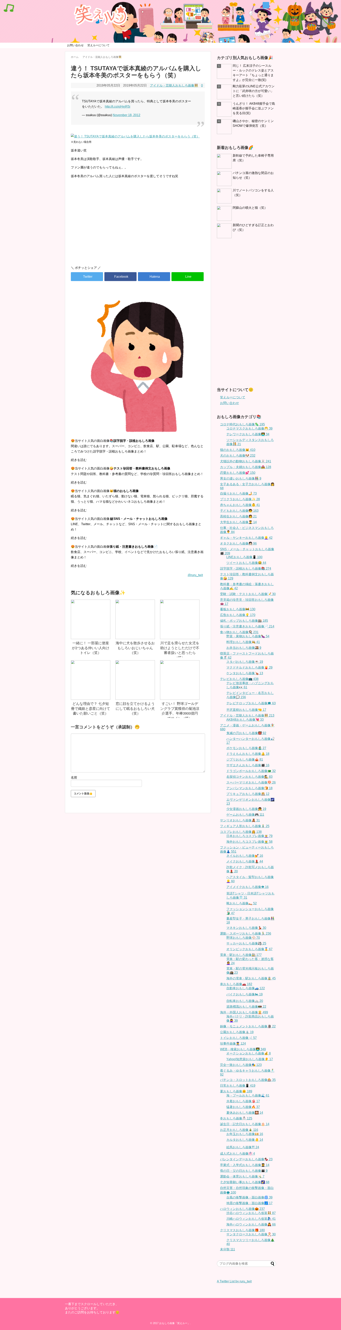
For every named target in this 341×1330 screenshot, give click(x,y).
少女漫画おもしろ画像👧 (246, 809)
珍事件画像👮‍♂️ (233, 1043)
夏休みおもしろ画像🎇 (244, 1112)
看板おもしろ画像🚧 (237, 609)
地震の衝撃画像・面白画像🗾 (249, 1203)
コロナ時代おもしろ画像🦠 (242, 424)
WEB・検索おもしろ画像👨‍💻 (243, 1049)
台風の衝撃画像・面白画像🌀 (249, 1197)
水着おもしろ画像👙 (243, 1101)
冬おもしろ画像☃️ (236, 1118)
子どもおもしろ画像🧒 (239, 510)
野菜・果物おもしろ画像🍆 (247, 636)
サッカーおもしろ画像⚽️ (246, 943)
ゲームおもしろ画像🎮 (245, 814)
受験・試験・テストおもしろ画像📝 (248, 594)
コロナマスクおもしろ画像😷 (249, 428)
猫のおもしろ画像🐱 (237, 449)
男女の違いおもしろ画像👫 (240, 478)
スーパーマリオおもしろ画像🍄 (251, 782)
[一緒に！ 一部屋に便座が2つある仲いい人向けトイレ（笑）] (90, 619)
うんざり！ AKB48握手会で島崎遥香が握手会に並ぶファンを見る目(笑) (254, 108)
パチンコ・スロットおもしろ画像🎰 (248, 1080)
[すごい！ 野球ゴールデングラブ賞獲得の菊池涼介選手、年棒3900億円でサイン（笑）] (180, 680)
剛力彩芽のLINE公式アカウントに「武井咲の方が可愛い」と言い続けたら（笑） (253, 91)
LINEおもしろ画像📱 (244, 557)
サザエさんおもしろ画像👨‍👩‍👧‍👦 (247, 765)
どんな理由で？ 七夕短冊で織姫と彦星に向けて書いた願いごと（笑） (90, 708)
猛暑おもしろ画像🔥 (243, 1107)
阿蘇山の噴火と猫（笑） (250, 207)
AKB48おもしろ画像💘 (245, 719)
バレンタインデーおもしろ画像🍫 (246, 1159)
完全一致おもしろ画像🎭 (241, 1065)
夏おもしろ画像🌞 (236, 1091)
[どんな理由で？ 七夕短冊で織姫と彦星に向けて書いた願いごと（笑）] (90, 680)
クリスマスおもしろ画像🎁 (242, 1230)
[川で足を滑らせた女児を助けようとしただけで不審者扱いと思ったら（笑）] (180, 619)
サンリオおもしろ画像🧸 (240, 820)
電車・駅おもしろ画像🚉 (241, 955)
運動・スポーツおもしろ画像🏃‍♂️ (245, 933)
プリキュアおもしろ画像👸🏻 (247, 794)
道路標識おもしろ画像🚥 (246, 1006)
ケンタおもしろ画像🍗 (244, 673)
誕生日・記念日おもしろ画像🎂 (244, 1124)
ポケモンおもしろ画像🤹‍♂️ (246, 748)
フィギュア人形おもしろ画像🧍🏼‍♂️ (244, 826)
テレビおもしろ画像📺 (239, 679)
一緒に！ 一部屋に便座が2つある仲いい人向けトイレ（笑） (90, 648)
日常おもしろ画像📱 (237, 1085)
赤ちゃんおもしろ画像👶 (240, 505)
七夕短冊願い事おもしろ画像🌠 (244, 1182)
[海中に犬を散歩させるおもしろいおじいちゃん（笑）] (135, 619)
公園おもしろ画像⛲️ (237, 1032)
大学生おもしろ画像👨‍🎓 (238, 522)
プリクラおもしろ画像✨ (240, 499)
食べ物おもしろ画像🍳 (239, 632)
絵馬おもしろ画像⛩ (242, 1147)
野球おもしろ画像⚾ (243, 937)
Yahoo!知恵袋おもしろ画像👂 (249, 1059)
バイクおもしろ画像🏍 (244, 994)
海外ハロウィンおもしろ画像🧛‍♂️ (251, 1224)
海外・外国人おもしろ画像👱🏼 (244, 1012)
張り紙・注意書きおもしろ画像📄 (247, 626)
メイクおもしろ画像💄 (244, 861)
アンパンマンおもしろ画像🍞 (249, 788)
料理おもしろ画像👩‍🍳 (243, 642)
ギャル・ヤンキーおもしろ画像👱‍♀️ (246, 537)
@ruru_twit (195, 575)
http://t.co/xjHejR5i (117, 106)
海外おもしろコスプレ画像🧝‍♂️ (249, 841)
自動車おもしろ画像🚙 (245, 988)
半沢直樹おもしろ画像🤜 (246, 709)
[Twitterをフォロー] (266, 5)
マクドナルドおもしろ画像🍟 (249, 667)
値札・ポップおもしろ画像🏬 (244, 620)
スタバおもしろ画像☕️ (244, 661)
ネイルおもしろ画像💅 (244, 855)
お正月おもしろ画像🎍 (239, 1130)
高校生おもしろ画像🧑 (238, 516)
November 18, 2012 (126, 115)
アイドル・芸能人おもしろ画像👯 (174, 85)
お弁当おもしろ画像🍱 (243, 647)
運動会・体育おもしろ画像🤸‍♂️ (242, 1176)
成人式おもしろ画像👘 (237, 1153)
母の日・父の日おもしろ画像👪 (244, 1170)
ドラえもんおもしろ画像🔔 (247, 753)
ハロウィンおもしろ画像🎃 (242, 1209)
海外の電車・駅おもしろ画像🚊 (251, 978)
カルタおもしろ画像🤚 (244, 1139)
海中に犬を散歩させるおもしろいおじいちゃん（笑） (135, 648)
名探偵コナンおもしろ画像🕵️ (249, 776)
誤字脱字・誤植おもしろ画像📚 (245, 568)
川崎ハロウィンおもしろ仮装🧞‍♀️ (251, 1218)
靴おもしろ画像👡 (241, 903)
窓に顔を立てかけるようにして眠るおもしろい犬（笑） (135, 708)
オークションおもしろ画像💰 (248, 1053)
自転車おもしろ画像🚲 (244, 1001)
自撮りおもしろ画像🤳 (238, 493)
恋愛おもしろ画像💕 (237, 472)
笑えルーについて (98, 45)
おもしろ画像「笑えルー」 (174, 1323)
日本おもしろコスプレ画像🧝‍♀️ (249, 836)
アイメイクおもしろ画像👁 (247, 887)
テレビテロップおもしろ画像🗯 (251, 703)
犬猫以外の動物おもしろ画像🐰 (245, 461)
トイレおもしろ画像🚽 (238, 1037)
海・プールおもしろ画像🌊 (247, 1095)
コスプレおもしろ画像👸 (241, 831)
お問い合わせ (75, 45)
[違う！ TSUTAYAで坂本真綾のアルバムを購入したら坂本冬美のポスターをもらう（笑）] (154, 276)
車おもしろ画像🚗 (236, 984)
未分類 (227, 1249)
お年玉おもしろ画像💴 (244, 1134)
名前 (74, 777)
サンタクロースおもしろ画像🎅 (251, 1234)
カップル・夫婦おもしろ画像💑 (245, 467)
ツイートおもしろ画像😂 (246, 562)
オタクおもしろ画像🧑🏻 (238, 543)
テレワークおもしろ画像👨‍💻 (247, 434)
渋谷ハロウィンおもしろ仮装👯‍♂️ (251, 1213)
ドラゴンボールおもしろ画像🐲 (251, 771)
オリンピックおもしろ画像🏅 (249, 949)
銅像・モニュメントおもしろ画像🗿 (248, 1026)
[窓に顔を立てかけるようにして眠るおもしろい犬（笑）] (135, 680)
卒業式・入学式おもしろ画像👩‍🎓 (244, 1165)
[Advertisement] (138, 229)
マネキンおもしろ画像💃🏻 (246, 927)
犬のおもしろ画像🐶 (237, 455)
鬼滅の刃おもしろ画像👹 (246, 733)
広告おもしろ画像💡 (237, 615)
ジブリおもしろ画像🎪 (244, 759)
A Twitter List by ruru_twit (234, 1281)
